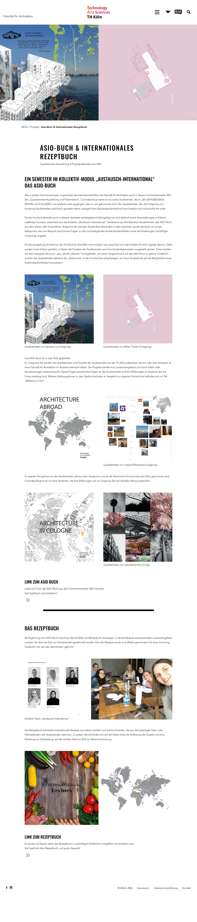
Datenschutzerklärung (166, 888)
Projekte (34, 127)
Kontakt (186, 888)
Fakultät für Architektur (18, 16)
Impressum (143, 888)
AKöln (25, 127)
